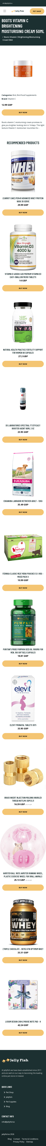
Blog (8, 1106)
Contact (16, 1139)
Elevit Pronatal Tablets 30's (23, 725)
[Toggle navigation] (5, 11)
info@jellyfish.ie (7, 3)
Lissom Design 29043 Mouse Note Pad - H (23, 1021)
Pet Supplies (11, 1101)
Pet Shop (37, 11)
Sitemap (29, 1142)
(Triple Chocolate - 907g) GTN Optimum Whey (23, 949)
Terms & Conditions (30, 1139)
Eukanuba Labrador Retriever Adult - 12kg (23, 501)
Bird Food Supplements (27, 95)
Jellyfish (9, 1097)
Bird (14, 95)
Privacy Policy (18, 1142)
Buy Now (23, 112)
